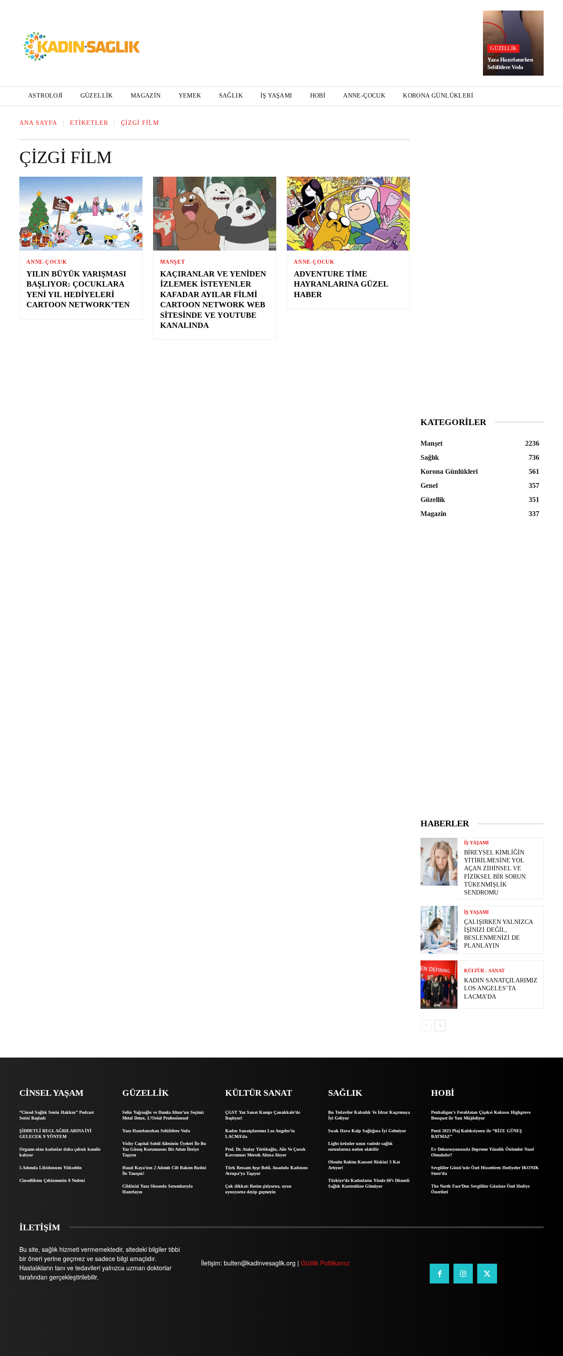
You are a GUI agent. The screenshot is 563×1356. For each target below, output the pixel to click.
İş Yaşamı (476, 842)
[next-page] (440, 1025)
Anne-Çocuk (46, 262)
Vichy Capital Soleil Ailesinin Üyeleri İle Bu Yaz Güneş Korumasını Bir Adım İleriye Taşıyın (164, 1149)
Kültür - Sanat (484, 970)
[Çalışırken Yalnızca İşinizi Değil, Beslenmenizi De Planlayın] (438, 930)
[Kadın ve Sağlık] (81, 47)
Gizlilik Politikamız (325, 1262)
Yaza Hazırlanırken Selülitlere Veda (510, 63)
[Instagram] (463, 1273)
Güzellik (503, 48)
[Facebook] (439, 1273)
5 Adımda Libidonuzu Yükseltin (50, 1167)
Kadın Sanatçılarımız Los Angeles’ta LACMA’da (500, 988)
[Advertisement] (482, 271)
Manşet (172, 262)
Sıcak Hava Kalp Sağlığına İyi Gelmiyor (367, 1130)
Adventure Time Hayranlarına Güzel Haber (341, 284)
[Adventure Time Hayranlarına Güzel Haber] (348, 214)
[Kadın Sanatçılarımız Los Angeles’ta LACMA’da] (438, 984)
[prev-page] (425, 1025)
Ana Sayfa (38, 123)
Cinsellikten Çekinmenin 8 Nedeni (52, 1180)
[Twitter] (487, 1273)
